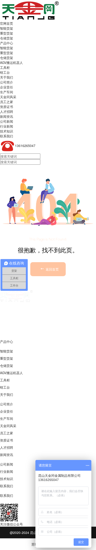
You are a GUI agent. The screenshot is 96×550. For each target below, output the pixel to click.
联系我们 (6, 136)
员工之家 (6, 433)
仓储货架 (6, 38)
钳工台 (5, 387)
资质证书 (6, 440)
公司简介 (6, 404)
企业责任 (6, 411)
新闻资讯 (6, 116)
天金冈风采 (8, 425)
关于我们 (6, 77)
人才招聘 (6, 447)
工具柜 (5, 380)
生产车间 (6, 418)
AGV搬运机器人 (11, 372)
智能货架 (6, 28)
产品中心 (6, 43)
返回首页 (52, 269)
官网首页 (6, 23)
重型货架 (6, 33)
